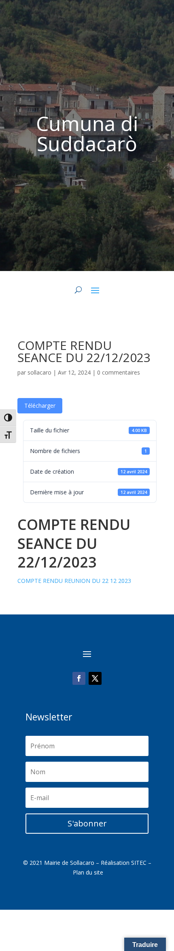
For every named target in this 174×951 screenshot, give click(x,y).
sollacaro (39, 372)
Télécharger (39, 405)
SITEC (138, 862)
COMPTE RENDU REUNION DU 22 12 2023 (74, 581)
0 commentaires (118, 372)
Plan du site (88, 872)
